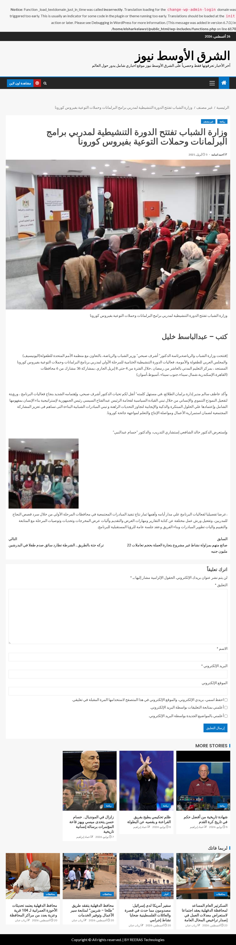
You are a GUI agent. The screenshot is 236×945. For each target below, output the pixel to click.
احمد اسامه (217, 154)
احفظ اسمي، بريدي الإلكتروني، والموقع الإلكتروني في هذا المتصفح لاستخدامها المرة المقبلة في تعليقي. (148, 699)
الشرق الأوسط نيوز (182, 55)
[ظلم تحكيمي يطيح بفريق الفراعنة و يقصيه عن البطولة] (146, 781)
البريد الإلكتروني (214, 665)
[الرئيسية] (224, 82)
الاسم (222, 648)
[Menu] (211, 83)
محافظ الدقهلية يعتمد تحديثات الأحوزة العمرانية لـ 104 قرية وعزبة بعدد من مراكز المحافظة (33, 910)
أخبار (166, 894)
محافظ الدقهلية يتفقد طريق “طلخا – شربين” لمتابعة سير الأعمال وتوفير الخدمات (92, 910)
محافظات (220, 894)
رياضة (222, 121)
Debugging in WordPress (111, 22)
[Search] (45, 83)
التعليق (221, 585)
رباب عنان (191, 925)
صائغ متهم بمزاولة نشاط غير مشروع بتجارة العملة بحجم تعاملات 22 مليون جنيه (177, 544)
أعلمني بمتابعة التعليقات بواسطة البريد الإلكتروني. (187, 707)
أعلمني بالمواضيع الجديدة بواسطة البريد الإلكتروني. (186, 715)
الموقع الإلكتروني (214, 682)
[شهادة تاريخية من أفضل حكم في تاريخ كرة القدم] (203, 781)
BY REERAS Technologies (144, 939)
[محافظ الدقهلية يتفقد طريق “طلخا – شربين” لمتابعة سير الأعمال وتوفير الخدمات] (90, 876)
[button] (211, 83)
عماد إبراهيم (197, 827)
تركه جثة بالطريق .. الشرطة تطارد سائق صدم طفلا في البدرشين (56, 541)
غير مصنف (208, 121)
